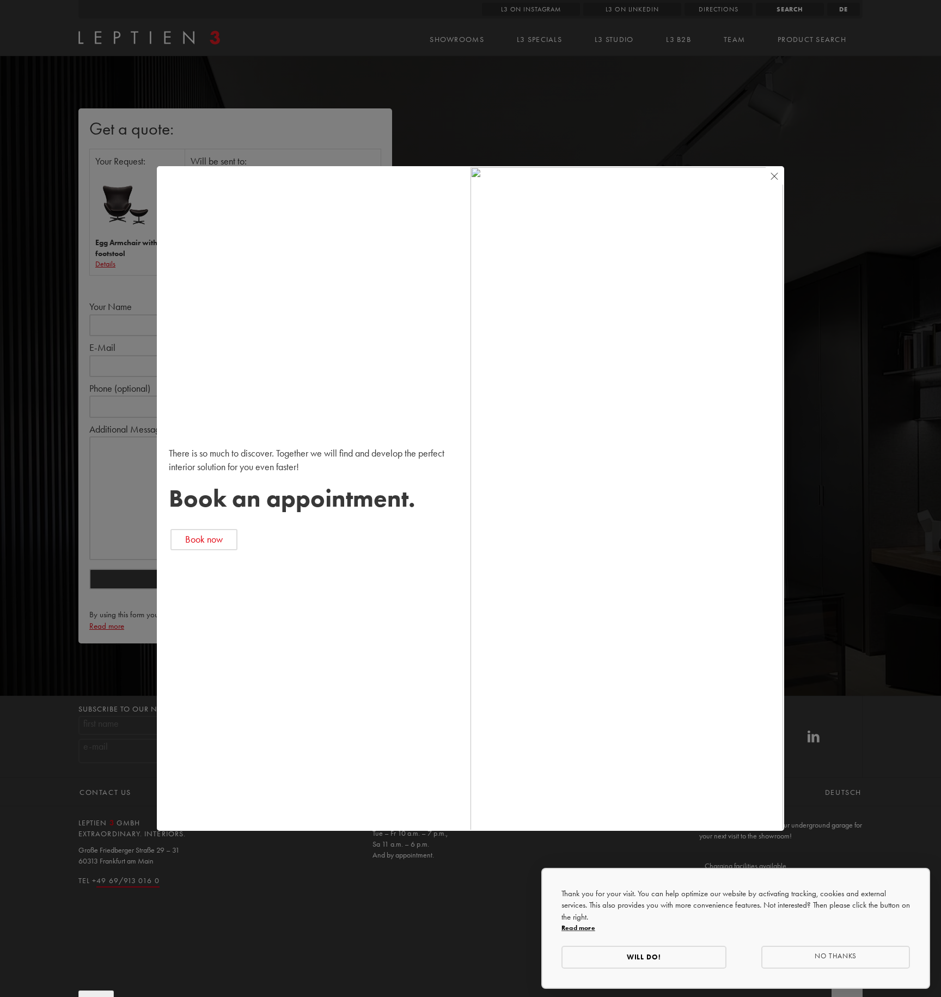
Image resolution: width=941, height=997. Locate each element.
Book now (204, 539)
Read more (578, 927)
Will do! (644, 957)
